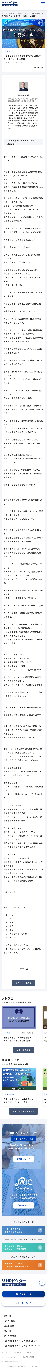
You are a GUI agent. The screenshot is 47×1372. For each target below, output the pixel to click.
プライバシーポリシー (9, 1357)
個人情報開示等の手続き (10, 1362)
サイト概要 (17, 1352)
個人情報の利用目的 (29, 1357)
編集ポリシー (31, 1352)
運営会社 (5, 1352)
